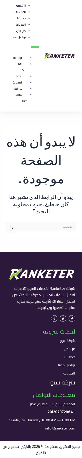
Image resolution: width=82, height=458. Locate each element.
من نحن (18, 88)
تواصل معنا (21, 97)
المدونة (18, 82)
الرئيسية (18, 57)
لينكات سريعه (59, 331)
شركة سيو (67, 340)
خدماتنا (18, 76)
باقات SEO (22, 67)
